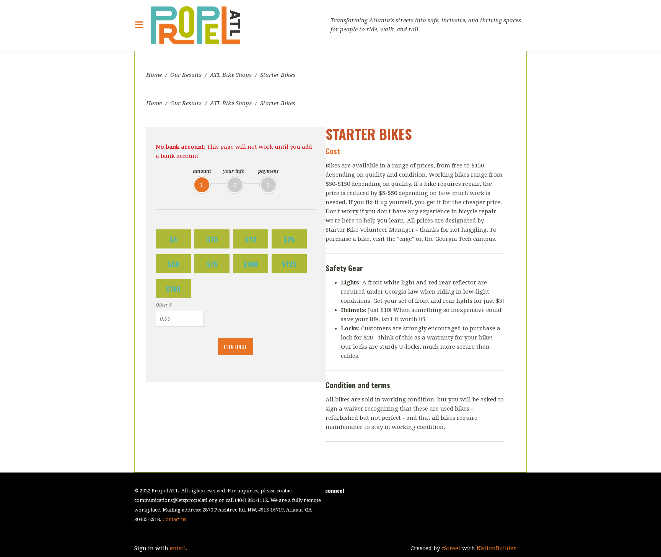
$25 (289, 239)
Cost (333, 150)
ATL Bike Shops (231, 74)
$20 (250, 239)
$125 (289, 263)
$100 (250, 263)
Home (154, 74)
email (178, 548)
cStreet (451, 548)
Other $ (164, 305)
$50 (173, 263)
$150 (173, 288)
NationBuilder (496, 548)
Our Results (186, 74)
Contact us (174, 519)
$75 (212, 263)
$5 (173, 239)
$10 (212, 239)
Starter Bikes (277, 74)
